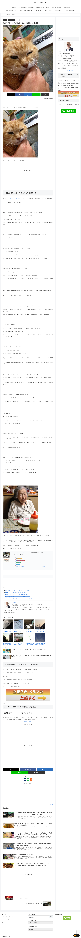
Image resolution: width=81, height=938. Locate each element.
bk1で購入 (18, 564)
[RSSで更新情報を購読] (31, 779)
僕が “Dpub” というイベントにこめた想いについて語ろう (17, 590)
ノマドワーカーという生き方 (13, 198)
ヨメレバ (44, 566)
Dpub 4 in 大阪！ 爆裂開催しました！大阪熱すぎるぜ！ (17, 594)
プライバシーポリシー (7, 919)
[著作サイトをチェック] (25, 779)
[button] (45, 94)
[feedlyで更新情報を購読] (28, 779)
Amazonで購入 (19, 558)
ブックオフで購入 (20, 566)
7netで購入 (18, 562)
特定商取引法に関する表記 (7, 916)
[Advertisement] (28, 102)
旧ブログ (4, 922)
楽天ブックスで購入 (20, 560)
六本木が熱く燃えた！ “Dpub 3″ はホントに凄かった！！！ (17, 596)
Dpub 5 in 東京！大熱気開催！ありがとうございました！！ (17, 592)
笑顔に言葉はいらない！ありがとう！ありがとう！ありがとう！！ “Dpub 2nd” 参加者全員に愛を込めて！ (27, 598)
